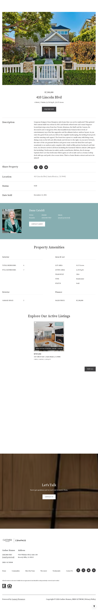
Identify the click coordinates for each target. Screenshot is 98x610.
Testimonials (56, 571)
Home (4, 571)
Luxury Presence (18, 599)
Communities (16, 571)
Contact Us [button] (49, 497)
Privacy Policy (90, 599)
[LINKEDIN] (94, 570)
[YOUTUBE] (89, 570)
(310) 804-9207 (46, 218)
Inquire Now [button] (49, 109)
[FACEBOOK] (78, 570)
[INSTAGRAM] (83, 570)
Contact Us (69, 571)
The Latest (43, 571)
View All (90, 369)
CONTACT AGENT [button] (37, 224)
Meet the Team (30, 571)
